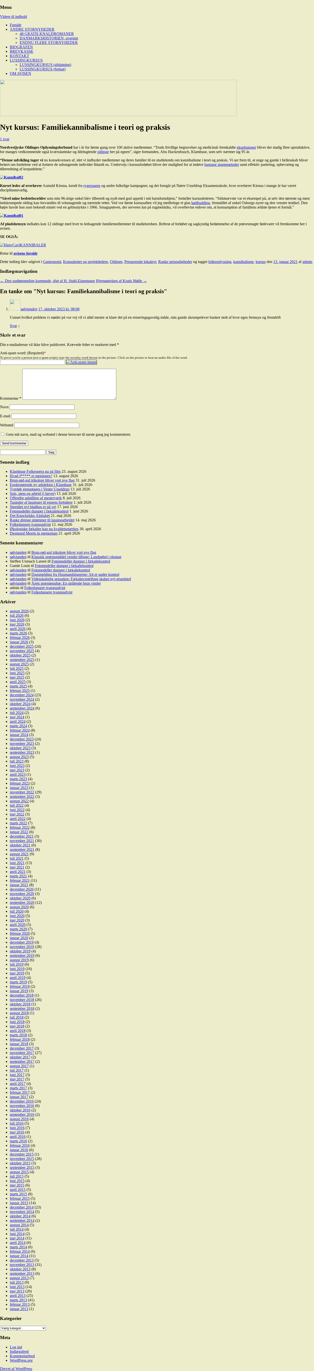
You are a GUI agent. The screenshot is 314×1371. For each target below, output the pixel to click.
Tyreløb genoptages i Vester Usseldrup (39, 489)
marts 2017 (18, 1088)
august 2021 (19, 854)
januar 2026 (19, 642)
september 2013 (22, 1273)
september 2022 (22, 796)
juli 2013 (17, 1282)
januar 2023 (19, 788)
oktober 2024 (20, 704)
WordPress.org (21, 1360)
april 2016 (18, 1136)
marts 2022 (18, 823)
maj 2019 (17, 973)
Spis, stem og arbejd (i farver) (32, 493)
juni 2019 (17, 969)
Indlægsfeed (19, 1351)
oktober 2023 (20, 748)
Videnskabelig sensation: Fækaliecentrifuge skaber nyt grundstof (81, 579)
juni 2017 (17, 1075)
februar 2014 (20, 1251)
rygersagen (91, 186)
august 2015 (19, 1172)
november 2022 (22, 792)
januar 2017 (19, 1097)
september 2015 (22, 1167)
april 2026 (18, 629)
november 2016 (22, 1106)
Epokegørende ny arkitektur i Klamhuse (41, 485)
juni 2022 (17, 810)
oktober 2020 (20, 898)
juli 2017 (17, 1070)
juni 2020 (17, 916)
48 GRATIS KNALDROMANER (47, 34)
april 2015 (18, 1189)
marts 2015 (18, 1194)
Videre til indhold (13, 16)
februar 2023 (20, 783)
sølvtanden (29, 309)
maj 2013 (17, 1291)
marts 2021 (18, 876)
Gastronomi (52, 262)
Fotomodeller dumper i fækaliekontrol (39, 511)
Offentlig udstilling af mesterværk (36, 498)
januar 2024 (19, 735)
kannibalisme (243, 262)
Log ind (16, 1347)
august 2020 (19, 907)
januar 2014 (19, 1256)
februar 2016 (20, 1145)
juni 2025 (17, 673)
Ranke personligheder (175, 262)
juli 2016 (17, 1123)
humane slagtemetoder (221, 164)
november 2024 (22, 699)
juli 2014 (17, 1229)
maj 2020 (17, 920)
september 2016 (22, 1114)
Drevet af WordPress (16, 1369)
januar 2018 (19, 1044)
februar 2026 (20, 637)
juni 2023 (17, 766)
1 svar (4, 139)
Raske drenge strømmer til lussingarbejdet (42, 520)
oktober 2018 (20, 1004)
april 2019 (18, 978)
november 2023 (22, 743)
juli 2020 (17, 911)
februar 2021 (20, 880)
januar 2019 (19, 991)
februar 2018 (20, 1039)
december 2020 (22, 889)
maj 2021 (17, 867)
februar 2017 (20, 1092)
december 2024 (22, 695)
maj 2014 (17, 1238)
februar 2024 (20, 730)
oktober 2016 (20, 1110)
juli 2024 (17, 713)
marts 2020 (18, 929)
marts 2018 (18, 1035)
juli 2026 (17, 615)
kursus (261, 262)
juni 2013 (17, 1287)
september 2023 (22, 752)
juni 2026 (17, 620)
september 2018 (22, 1008)
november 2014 (22, 1212)
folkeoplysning (219, 262)
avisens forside (25, 253)
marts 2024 (18, 726)
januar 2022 (19, 832)
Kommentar (10, 398)
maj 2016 (17, 1132)
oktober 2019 (20, 951)
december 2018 (22, 995)
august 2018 (19, 1013)
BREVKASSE (21, 51)
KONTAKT (19, 56)
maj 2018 (17, 1026)
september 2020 (22, 902)
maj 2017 (17, 1079)
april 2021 (18, 872)
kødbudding (200, 203)
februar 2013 (20, 1304)
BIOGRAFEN (21, 47)
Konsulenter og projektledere (85, 262)
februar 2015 (20, 1198)
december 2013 (22, 1260)
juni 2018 (17, 1022)
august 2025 (19, 664)
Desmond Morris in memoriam (33, 533)
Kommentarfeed (22, 1356)
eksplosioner (246, 147)
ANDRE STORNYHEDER (32, 29)
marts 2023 (18, 779)
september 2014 (22, 1220)
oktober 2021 (20, 845)
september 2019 (22, 955)
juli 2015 (17, 1176)
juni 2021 (17, 863)
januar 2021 (19, 885)
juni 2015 (17, 1181)
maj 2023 (17, 770)
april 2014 (18, 1242)
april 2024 (18, 721)
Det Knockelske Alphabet (30, 516)
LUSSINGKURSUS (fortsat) (42, 69)
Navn (4, 407)
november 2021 (22, 841)
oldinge (103, 152)
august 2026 (19, 611)
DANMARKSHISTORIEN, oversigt (49, 38)
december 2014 (22, 1207)
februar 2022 (20, 827)
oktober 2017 (20, 1057)
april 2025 (18, 682)
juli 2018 (17, 1017)
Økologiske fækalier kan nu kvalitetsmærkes (44, 529)
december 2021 (22, 836)
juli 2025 (17, 668)
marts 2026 (18, 633)
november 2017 (22, 1053)
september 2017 (22, 1061)
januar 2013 (19, 1309)
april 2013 (18, 1295)
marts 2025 (18, 686)
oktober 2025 (20, 655)
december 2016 (22, 1101)
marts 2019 (18, 982)
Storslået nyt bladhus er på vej (33, 507)
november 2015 (22, 1159)
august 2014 (19, 1225)
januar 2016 (19, 1150)
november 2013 (22, 1265)
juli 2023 (17, 761)
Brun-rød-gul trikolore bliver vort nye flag (42, 480)
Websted (6, 425)
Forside (15, 25)
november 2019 (22, 947)
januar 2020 (19, 938)
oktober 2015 (20, 1163)
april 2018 (18, 1030)
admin (307, 262)
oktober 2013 (20, 1269)
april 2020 (18, 925)
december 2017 (22, 1048)
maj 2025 (17, 677)
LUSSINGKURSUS (26, 60)
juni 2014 (17, 1234)
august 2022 (19, 801)
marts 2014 (18, 1247)
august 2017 (19, 1066)
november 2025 (22, 651)
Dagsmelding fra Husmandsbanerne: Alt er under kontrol (75, 574)
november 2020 (22, 894)
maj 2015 (17, 1185)
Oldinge (116, 262)
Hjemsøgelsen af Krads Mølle (121, 281)
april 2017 (18, 1083)
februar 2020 (20, 933)
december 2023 (22, 739)
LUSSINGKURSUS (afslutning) (45, 65)
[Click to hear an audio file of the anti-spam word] (81, 362)
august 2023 (19, 757)
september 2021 (22, 849)
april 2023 (18, 774)
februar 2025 (20, 690)
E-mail (5, 416)
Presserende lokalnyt (140, 262)
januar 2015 (19, 1203)
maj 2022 (17, 814)
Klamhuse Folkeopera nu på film (35, 471)
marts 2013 (18, 1300)
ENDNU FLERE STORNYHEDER (49, 42)
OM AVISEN (20, 73)
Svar (13, 326)
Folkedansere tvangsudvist (30, 524)
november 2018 (22, 1000)
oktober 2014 (20, 1216)
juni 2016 (17, 1128)
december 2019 (22, 942)
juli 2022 (17, 805)
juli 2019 (17, 964)
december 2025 (22, 646)
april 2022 (18, 819)
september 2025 (22, 660)
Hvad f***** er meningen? (31, 476)
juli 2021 (17, 858)
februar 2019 (20, 986)
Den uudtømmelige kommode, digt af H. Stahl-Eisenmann (47, 281)
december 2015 (22, 1154)
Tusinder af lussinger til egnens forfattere (41, 502)
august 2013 (19, 1278)
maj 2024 (17, 717)
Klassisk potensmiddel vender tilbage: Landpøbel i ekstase (76, 557)
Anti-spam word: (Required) (22, 353)
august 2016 (19, 1119)
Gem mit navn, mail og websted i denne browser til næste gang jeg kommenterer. (68, 434)
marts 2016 (18, 1141)
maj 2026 (17, 624)
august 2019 (19, 960)
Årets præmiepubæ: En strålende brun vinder (66, 583)
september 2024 (22, 708)
